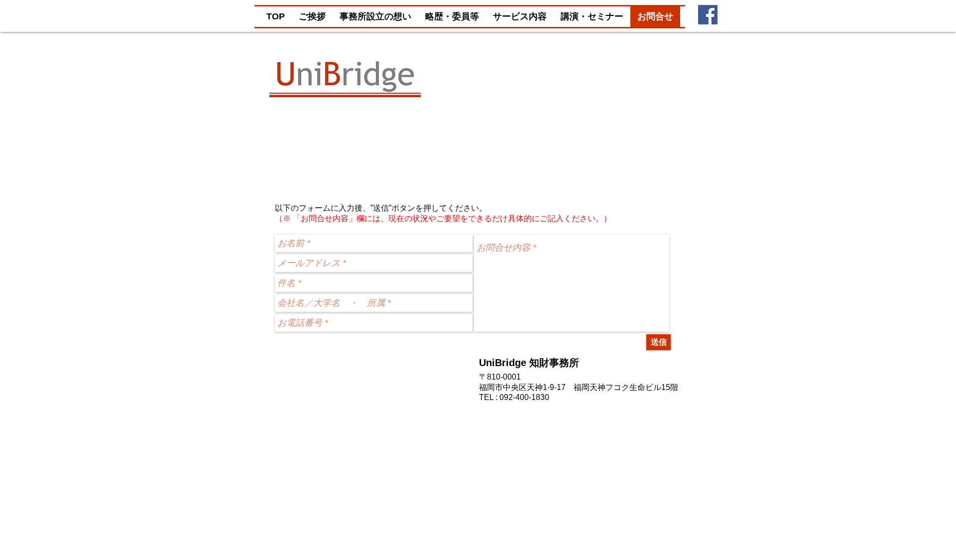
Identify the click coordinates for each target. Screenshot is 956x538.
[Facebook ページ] (707, 14)
